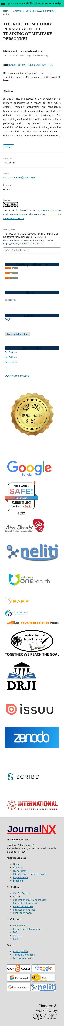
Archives (17, 10)
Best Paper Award (23, 912)
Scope (16, 896)
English (9, 319)
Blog (15, 938)
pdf (10, 146)
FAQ (15, 932)
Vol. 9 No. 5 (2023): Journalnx (40, 10)
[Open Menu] (3, 3)
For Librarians (11, 361)
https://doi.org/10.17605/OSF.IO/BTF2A (31, 64)
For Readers (11, 352)
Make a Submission (17, 334)
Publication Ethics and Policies (29, 899)
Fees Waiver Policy (23, 957)
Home (6, 10)
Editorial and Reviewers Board (29, 874)
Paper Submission (23, 906)
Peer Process (20, 925)
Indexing (18, 880)
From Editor (19, 870)
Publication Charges (24, 909)
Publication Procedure (25, 903)
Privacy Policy (20, 951)
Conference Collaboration (27, 928)
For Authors (11, 356)
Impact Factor (20, 877)
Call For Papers (21, 893)
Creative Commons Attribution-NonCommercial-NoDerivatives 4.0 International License (32, 214)
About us (18, 867)
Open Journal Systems (17, 375)
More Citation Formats (17, 250)
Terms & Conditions (24, 954)
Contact (17, 935)
